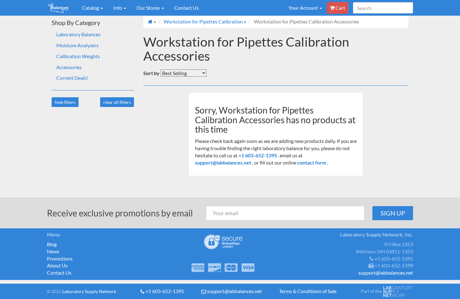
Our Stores (148, 8)
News (53, 251)
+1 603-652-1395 (258, 155)
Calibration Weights (78, 56)
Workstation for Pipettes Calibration (203, 21)
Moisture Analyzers (77, 45)
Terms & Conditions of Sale (307, 291)
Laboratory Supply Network (89, 291)
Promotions (60, 258)
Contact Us (186, 8)
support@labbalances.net (223, 162)
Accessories (69, 67)
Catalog (91, 8)
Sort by (151, 73)
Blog (52, 244)
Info (118, 8)
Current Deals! (72, 78)
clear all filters (117, 102)
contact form (311, 162)
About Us (57, 265)
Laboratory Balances (78, 34)
